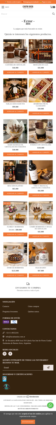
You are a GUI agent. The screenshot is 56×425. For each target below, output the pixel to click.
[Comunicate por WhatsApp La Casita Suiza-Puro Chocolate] (50, 405)
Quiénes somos (33, 312)
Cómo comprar (33, 306)
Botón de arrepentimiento (28, 408)
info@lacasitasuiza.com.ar (15, 337)
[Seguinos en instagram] (5, 354)
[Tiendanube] (28, 397)
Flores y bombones (15, 227)
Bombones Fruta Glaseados (41, 105)
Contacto (6, 306)
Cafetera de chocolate (15, 65)
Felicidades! (40, 268)
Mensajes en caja (40, 65)
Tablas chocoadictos (15, 104)
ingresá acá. (46, 406)
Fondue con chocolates (40, 145)
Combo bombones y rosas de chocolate (41, 228)
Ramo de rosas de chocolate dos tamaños (15, 146)
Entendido (28, 422)
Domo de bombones (15, 268)
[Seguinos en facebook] (10, 354)
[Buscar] (53, 14)
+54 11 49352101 (12, 333)
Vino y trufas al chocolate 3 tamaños (40, 187)
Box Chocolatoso (15, 186)
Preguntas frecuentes (10, 312)
